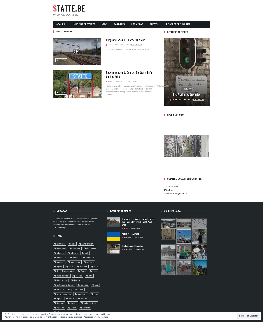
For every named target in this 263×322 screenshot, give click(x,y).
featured (83, 267)
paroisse (84, 285)
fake (71, 267)
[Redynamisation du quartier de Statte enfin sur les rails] (77, 84)
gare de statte (63, 276)
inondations (62, 280)
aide (73, 244)
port (96, 285)
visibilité (86, 308)
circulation (61, 257)
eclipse (90, 262)
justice (77, 280)
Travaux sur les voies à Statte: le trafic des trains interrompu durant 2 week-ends (138, 221)
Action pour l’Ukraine (130, 233)
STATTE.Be (69, 8)
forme (83, 271)
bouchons (61, 248)
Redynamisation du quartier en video (125, 40)
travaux (60, 303)
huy (90, 276)
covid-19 (90, 257)
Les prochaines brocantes (186, 94)
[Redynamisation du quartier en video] (77, 51)
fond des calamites (65, 271)
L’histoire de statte (83, 24)
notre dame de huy (65, 285)
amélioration (87, 244)
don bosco (75, 262)
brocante (76, 248)
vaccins (60, 308)
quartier (60, 289)
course (76, 257)
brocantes (91, 248)
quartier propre (77, 289)
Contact (61, 31)
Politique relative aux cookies (96, 317)
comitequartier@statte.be (176, 193)
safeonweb (82, 294)
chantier (60, 253)
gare (95, 271)
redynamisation (64, 294)
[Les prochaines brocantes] (187, 72)
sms (96, 294)
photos (154, 24)
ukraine (74, 303)
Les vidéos (137, 24)
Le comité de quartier (177, 24)
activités (61, 244)
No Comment (136, 45)
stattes (84, 298)
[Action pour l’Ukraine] (113, 236)
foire (96, 267)
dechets (60, 262)
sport (59, 298)
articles (127, 237)
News (104, 24)
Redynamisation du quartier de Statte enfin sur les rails (129, 74)
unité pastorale (90, 303)
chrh (86, 253)
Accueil (60, 24)
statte (71, 298)
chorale (74, 253)
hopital (79, 276)
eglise (59, 267)
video (73, 308)
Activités (119, 24)
